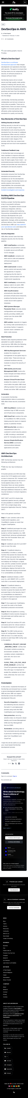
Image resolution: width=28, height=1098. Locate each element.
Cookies (5, 997)
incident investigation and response (12, 190)
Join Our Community (14, 907)
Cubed (4, 975)
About (4, 987)
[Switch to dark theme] (24, 2)
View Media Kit (14, 890)
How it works (6, 828)
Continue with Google (14, 837)
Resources (6, 928)
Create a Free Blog (8, 938)
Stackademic (6, 977)
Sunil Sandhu (17, 1008)
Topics (5, 923)
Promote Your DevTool (9, 953)
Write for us (6, 933)
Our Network (6, 960)
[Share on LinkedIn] (13, 763)
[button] (14, 2)
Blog (4, 921)
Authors (5, 926)
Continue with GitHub (14, 842)
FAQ (4, 948)
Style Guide (6, 936)
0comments (10, 39)
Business (5, 945)
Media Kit (5, 958)
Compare (5, 955)
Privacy (5, 994)
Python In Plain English (13, 1015)
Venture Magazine (7, 972)
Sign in (15, 776)
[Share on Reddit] (19, 763)
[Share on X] (16, 763)
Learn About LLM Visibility (9, 963)
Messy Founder (7, 980)
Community (6, 931)
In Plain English (7, 970)
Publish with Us (7, 950)
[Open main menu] (3, 2)
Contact (5, 992)
